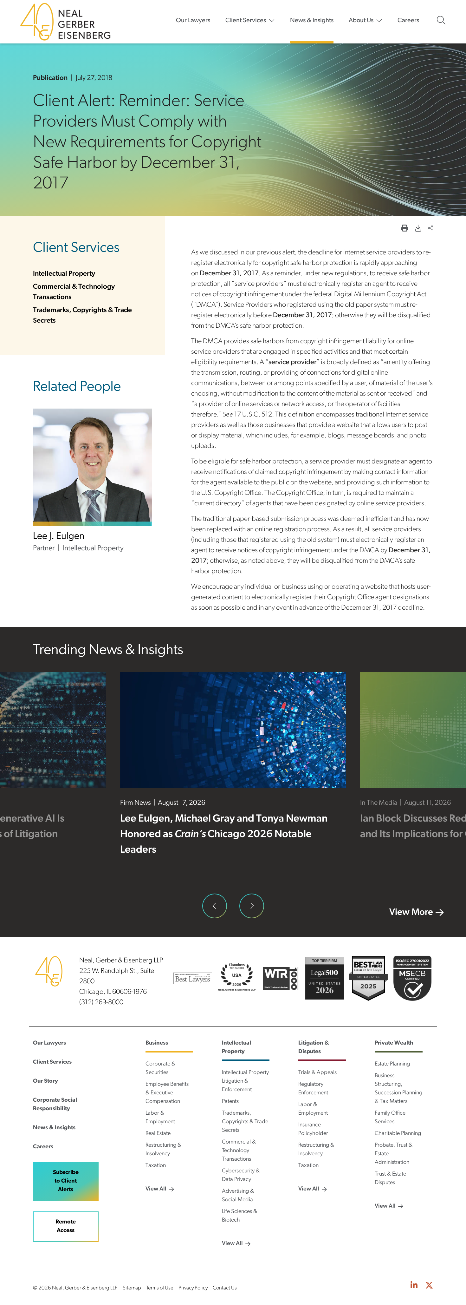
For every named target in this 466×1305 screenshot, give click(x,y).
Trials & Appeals (317, 1073)
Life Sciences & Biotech (239, 1216)
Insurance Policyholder (313, 1129)
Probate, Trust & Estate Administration (393, 1154)
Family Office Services (390, 1118)
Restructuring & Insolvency (163, 1150)
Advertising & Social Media (238, 1196)
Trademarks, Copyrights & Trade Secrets (245, 1122)
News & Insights (311, 20)
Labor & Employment (160, 1118)
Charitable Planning (398, 1134)
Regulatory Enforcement (313, 1089)
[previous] (214, 906)
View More (411, 912)
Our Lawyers (193, 20)
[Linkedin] (414, 1286)
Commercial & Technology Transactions (239, 1150)
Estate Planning (392, 1064)
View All (156, 1189)
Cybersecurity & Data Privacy (241, 1175)
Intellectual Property (64, 274)
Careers (408, 20)
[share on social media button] (430, 229)
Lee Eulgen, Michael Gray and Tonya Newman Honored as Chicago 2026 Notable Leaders (223, 834)
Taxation (156, 1166)
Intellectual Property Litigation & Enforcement (245, 1081)
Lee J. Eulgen (58, 536)
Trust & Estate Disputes (390, 1178)
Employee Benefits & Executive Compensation (167, 1093)
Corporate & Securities (160, 1068)
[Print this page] (404, 229)
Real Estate (158, 1134)
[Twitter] (429, 1286)
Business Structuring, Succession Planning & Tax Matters (398, 1089)
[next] (251, 906)
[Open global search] (441, 20)
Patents (230, 1102)
